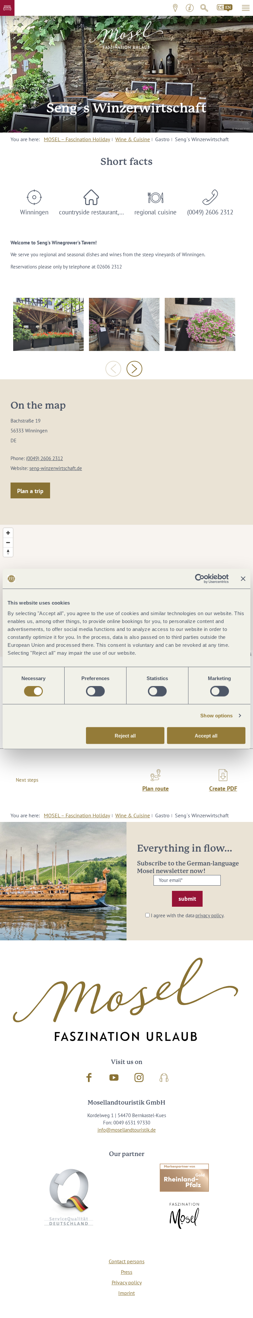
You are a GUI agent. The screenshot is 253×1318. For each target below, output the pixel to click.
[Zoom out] (8, 542)
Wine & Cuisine (132, 139)
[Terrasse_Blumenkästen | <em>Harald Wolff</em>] (48, 324)
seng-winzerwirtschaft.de (55, 468)
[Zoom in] (8, 533)
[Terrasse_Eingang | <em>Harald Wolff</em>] (124, 324)
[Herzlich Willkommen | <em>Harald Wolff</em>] (200, 324)
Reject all (125, 735)
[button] (7, 8)
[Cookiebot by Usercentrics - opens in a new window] (200, 579)
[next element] (134, 369)
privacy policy (209, 915)
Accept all (206, 735)
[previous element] (113, 369)
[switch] (95, 691)
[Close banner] (243, 579)
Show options (216, 715)
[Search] (204, 8)
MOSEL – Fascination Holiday (77, 139)
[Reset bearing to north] (8, 552)
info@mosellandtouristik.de (127, 1130)
